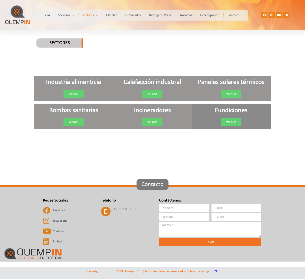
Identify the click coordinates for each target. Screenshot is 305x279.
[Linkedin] (286, 15)
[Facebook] (264, 15)
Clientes (111, 15)
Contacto (233, 15)
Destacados (133, 15)
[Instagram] (271, 15)
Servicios (64, 15)
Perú (47, 15)
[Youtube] (279, 15)
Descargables (209, 15)
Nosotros (186, 15)
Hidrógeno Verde (160, 15)
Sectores (88, 15)
